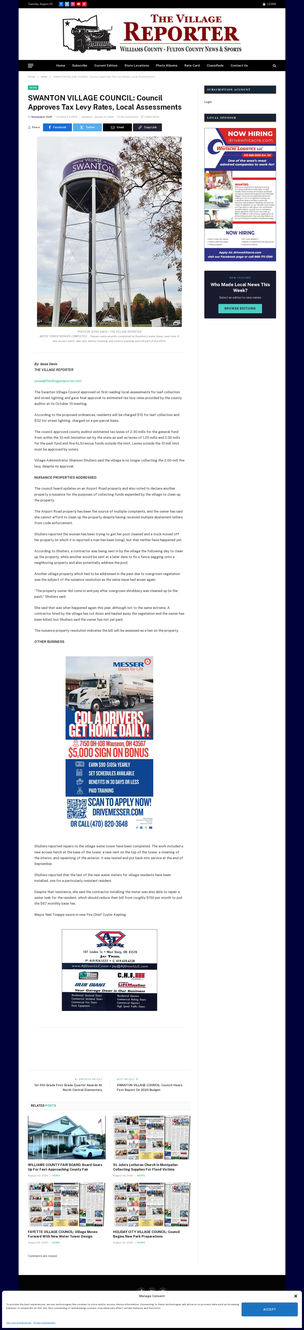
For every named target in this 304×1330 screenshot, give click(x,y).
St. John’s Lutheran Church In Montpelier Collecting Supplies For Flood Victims (145, 1167)
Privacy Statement (44, 1322)
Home (60, 65)
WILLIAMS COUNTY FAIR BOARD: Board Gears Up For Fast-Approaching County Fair (65, 1167)
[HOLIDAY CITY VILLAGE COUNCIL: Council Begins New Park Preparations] (152, 1205)
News (33, 87)
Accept (269, 1309)
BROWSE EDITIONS (240, 308)
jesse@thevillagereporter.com (57, 381)
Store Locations (136, 65)
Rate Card (192, 65)
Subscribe (79, 65)
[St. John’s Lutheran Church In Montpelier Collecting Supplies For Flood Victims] (152, 1138)
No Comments (129, 116)
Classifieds (215, 65)
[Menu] (30, 65)
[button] (296, 1296)
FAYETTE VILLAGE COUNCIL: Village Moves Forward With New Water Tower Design (63, 1234)
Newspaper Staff (41, 116)
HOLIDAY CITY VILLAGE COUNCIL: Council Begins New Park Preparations (146, 1234)
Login (208, 102)
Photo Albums (166, 65)
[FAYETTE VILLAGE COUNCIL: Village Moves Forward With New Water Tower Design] (67, 1205)
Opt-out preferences (18, 1322)
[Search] (274, 65)
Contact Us (239, 65)
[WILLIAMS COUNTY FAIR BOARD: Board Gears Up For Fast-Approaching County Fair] (67, 1138)
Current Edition (105, 65)
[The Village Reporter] (152, 34)
